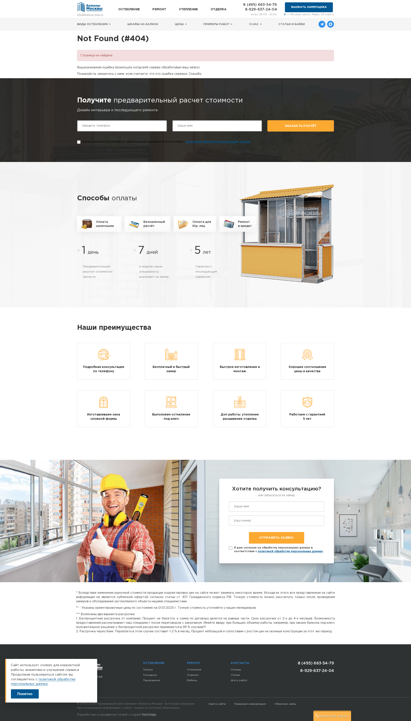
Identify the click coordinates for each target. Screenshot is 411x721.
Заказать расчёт (301, 126)
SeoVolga (149, 715)
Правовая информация (250, 704)
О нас (254, 24)
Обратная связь (285, 704)
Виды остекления (93, 24)
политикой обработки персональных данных (218, 142)
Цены (180, 24)
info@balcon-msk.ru (90, 14)
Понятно (24, 694)
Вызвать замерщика (309, 7)
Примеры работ (216, 24)
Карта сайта (217, 704)
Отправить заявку (276, 538)
